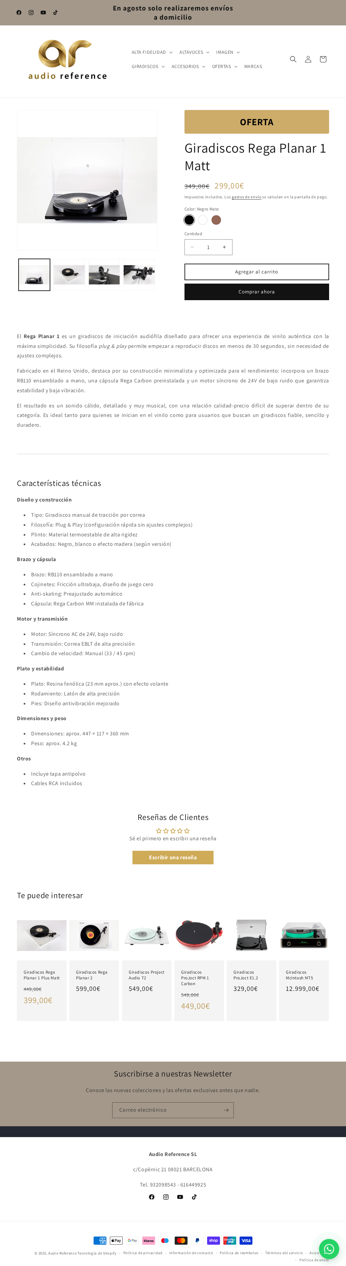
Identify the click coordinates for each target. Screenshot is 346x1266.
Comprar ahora (257, 291)
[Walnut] (216, 220)
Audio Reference (62, 1253)
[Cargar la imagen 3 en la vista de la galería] (69, 274)
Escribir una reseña (173, 857)
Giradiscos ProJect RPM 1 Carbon (195, 978)
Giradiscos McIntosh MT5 (299, 975)
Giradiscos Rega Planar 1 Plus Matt (42, 975)
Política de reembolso (239, 1252)
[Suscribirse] (226, 1110)
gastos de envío (247, 196)
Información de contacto (191, 1252)
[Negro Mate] (189, 220)
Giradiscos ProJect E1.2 (245, 975)
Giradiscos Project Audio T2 (147, 975)
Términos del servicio (284, 1252)
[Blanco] (202, 220)
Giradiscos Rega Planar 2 (92, 975)
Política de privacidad (143, 1252)
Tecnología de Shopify (97, 1253)
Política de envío (314, 1260)
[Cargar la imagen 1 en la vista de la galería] (34, 274)
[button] (151, 52)
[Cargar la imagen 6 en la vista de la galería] (139, 274)
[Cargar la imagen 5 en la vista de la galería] (104, 274)
